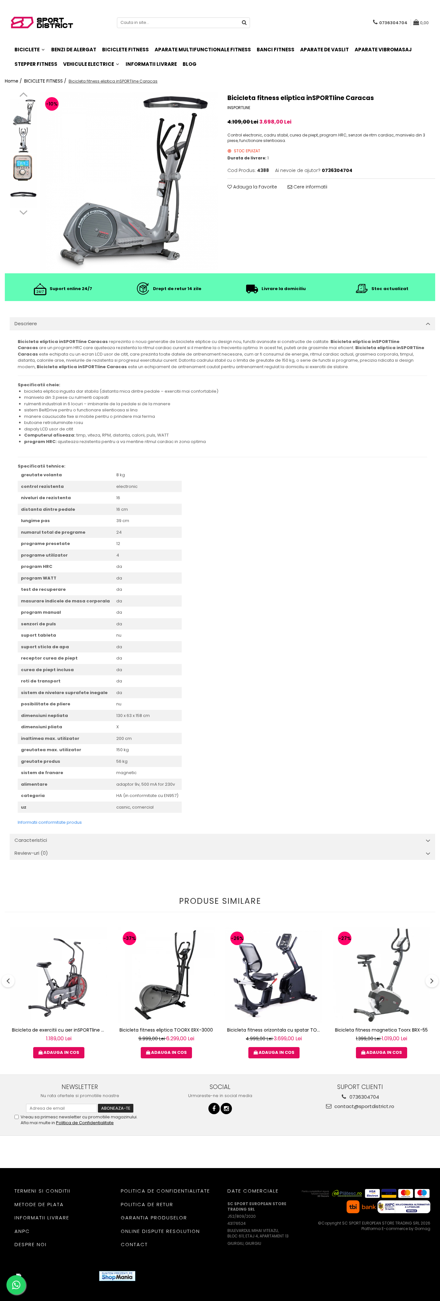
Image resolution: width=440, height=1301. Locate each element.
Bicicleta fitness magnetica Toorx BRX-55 (381, 1030)
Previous (23, 95)
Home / (14, 81)
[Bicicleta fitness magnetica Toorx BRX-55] (381, 975)
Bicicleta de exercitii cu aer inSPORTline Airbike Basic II (59, 1030)
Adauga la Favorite (254, 187)
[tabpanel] (129, 181)
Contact (134, 1244)
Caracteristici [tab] (30, 840)
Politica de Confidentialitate (85, 1123)
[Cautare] (244, 22)
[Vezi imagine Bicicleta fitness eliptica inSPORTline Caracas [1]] (23, 139)
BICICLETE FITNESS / (46, 81)
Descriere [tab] (25, 323)
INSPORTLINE (238, 107)
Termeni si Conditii (42, 1190)
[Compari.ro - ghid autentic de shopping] (164, 1276)
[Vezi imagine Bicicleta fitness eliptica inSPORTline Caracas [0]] (23, 112)
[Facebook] (214, 1108)
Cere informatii (309, 187)
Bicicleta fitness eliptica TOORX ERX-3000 (166, 1030)
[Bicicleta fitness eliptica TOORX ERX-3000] (166, 975)
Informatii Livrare (151, 64)
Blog (189, 64)
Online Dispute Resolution (160, 1231)
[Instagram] (226, 1108)
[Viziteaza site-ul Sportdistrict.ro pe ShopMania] (117, 1276)
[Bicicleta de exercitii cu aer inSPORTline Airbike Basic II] (58, 975)
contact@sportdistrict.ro (363, 1106)
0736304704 (363, 1097)
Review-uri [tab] (31, 853)
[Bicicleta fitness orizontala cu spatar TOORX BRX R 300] (273, 975)
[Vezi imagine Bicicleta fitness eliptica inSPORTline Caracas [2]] (23, 167)
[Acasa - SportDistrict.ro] (42, 22)
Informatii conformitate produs (50, 822)
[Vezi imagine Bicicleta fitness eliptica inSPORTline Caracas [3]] (23, 194)
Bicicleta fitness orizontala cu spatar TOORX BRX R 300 (274, 1030)
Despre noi (30, 1244)
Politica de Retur (147, 1204)
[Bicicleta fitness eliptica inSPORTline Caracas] (129, 181)
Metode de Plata (39, 1204)
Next (23, 211)
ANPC (22, 1231)
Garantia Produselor (154, 1217)
